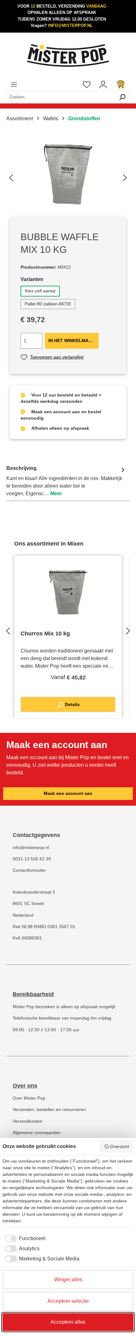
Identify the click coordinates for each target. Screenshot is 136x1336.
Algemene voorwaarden (36, 1132)
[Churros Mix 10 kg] (68, 593)
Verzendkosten (27, 1121)
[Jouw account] (103, 84)
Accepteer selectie (68, 1301)
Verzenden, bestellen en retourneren (49, 1109)
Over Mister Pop (29, 1098)
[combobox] (60, 97)
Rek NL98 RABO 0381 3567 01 (44, 926)
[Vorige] (11, 175)
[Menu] (14, 84)
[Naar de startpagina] (68, 55)
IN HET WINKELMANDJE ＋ (73, 340)
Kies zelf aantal (40, 291)
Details (72, 704)
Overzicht (119, 1146)
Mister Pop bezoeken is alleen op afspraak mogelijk (64, 1006)
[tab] (66, 481)
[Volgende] (125, 175)
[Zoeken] (122, 97)
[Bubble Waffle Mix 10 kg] (68, 175)
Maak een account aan (68, 793)
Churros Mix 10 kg (45, 633)
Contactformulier (29, 870)
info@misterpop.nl (31, 847)
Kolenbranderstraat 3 (34, 892)
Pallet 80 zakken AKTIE (48, 304)
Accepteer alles (68, 1322)
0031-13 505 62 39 (32, 859)
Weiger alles (68, 1279)
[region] (68, 175)
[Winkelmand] (120, 84)
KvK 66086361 (27, 938)
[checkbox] (24, 1238)
